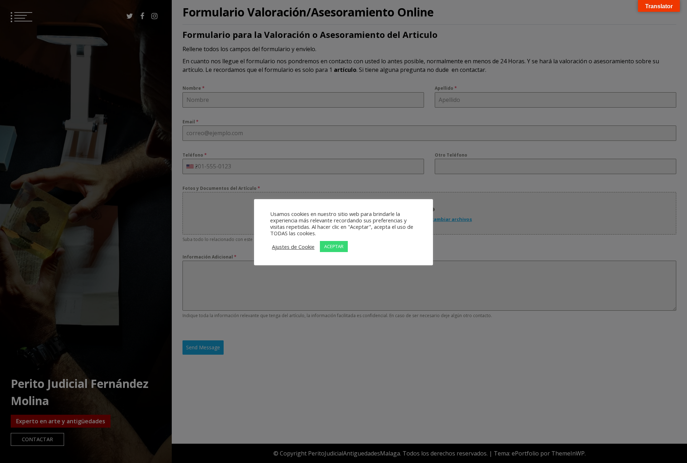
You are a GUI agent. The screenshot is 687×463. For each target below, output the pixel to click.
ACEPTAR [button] (334, 246)
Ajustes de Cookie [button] (293, 246)
